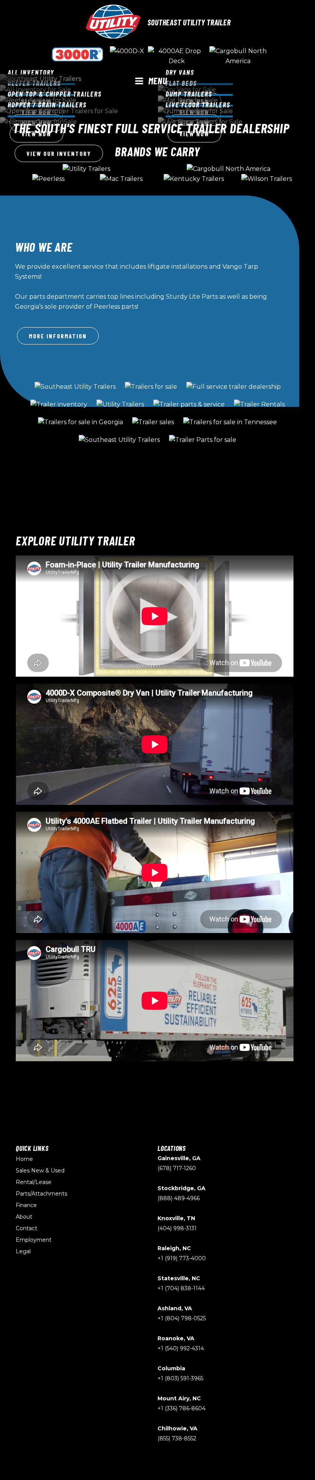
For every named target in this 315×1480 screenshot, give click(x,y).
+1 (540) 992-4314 (181, 1348)
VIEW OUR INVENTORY (59, 153)
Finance (26, 1205)
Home (24, 1159)
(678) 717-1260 (177, 1168)
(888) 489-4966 (179, 1198)
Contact (26, 1228)
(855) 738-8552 (177, 1438)
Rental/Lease (33, 1182)
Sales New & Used (40, 1170)
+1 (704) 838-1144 (181, 1288)
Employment (33, 1239)
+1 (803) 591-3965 (180, 1378)
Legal (23, 1251)
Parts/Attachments (41, 1193)
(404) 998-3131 (177, 1228)
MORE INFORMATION (58, 335)
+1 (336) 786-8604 (182, 1408)
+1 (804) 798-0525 (182, 1318)
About (24, 1216)
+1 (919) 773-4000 (182, 1258)
